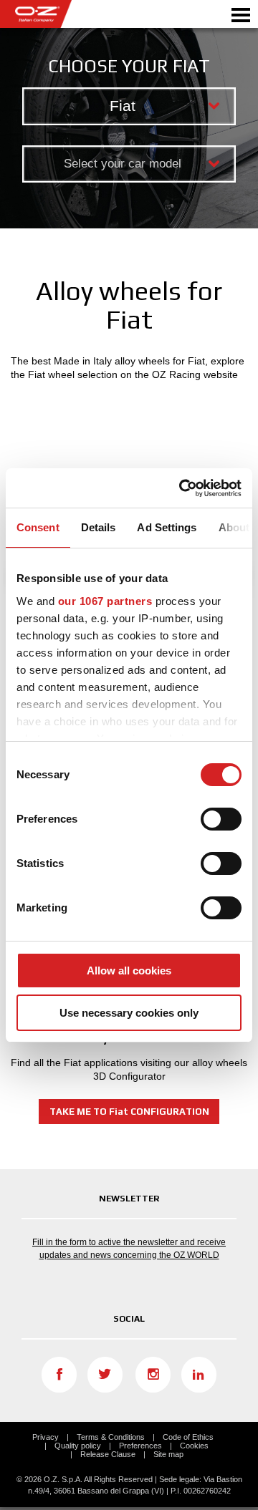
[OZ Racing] (64, 14)
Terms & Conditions (111, 1437)
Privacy (45, 1437)
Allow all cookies (129, 970)
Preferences (140, 1445)
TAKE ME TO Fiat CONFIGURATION (129, 1111)
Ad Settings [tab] (166, 527)
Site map (168, 1454)
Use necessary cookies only (129, 1013)
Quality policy (77, 1445)
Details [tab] (98, 527)
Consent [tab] (37, 527)
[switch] (221, 819)
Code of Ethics (188, 1437)
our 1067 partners (105, 601)
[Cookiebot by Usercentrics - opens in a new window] (182, 488)
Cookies (194, 1445)
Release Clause (107, 1454)
